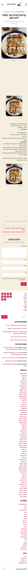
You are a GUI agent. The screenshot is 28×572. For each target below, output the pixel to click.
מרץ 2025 (24, 408)
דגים (25, 308)
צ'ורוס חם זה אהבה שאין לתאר (19, 337)
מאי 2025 (24, 404)
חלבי (11, 11)
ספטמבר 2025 (23, 396)
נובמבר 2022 (23, 466)
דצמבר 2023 (23, 439)
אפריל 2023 (23, 455)
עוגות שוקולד (23, 533)
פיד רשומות (24, 559)
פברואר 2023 (23, 459)
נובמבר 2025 (23, 392)
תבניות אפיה (23, 549)
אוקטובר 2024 (23, 418)
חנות (25, 293)
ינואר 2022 (24, 486)
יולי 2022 (24, 474)
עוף (26, 304)
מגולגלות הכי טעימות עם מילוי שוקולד (17, 328)
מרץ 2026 (24, 384)
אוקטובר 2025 (23, 394)
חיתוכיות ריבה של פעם (11, 361)
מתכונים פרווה (8, 221)
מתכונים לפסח (14, 221)
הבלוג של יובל (23, 510)
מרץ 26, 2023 (7, 21)
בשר (25, 295)
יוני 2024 (24, 427)
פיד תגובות (24, 561)
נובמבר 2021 (23, 490)
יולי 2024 (24, 425)
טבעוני (25, 297)
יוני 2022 (24, 476)
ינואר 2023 (24, 461)
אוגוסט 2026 (23, 373)
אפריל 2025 (23, 406)
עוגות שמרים (23, 537)
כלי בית (25, 520)
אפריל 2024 (23, 431)
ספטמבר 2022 (23, 470)
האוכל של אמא (11, 4)
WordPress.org (22, 563)
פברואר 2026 (23, 386)
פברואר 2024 (23, 435)
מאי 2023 (24, 453)
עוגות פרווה (6, 11)
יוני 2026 (24, 378)
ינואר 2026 (24, 388)
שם (25, 259)
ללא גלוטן (20, 221)
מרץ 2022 (24, 482)
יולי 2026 (24, 375)
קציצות (25, 310)
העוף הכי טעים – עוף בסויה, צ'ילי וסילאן (12, 358)
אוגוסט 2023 (23, 447)
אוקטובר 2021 (23, 492)
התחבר (25, 557)
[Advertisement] (14, 79)
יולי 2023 (24, 449)
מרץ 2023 (24, 457)
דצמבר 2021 (23, 488)
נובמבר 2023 (23, 441)
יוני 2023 (24, 451)
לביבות (25, 522)
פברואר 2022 (23, 484)
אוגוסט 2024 (23, 423)
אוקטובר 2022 (23, 468)
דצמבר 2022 (23, 464)
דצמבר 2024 (23, 414)
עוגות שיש (24, 535)
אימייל (25, 265)
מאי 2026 (24, 380)
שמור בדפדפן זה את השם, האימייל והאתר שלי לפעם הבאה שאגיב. (14, 279)
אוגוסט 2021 (23, 496)
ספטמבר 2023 (23, 445)
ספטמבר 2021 (23, 494)
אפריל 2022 (23, 480)
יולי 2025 (24, 400)
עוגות (25, 301)
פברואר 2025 (23, 410)
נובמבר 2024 (23, 416)
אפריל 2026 (23, 382)
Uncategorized (19, 11)
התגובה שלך (23, 246)
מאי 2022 (24, 478)
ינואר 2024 (24, 437)
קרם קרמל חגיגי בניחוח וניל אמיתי (18, 340)
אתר (26, 272)
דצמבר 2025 (23, 390)
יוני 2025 (24, 402)
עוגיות (25, 303)
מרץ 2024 (24, 433)
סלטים (25, 299)
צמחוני (25, 306)
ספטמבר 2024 (23, 421)
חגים (14, 11)
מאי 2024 (24, 429)
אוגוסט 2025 (23, 398)
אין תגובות (13, 23)
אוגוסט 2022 (23, 472)
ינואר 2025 (24, 412)
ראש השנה (24, 547)
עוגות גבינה (24, 528)
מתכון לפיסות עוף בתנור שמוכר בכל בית (16, 325)
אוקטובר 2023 (23, 443)
